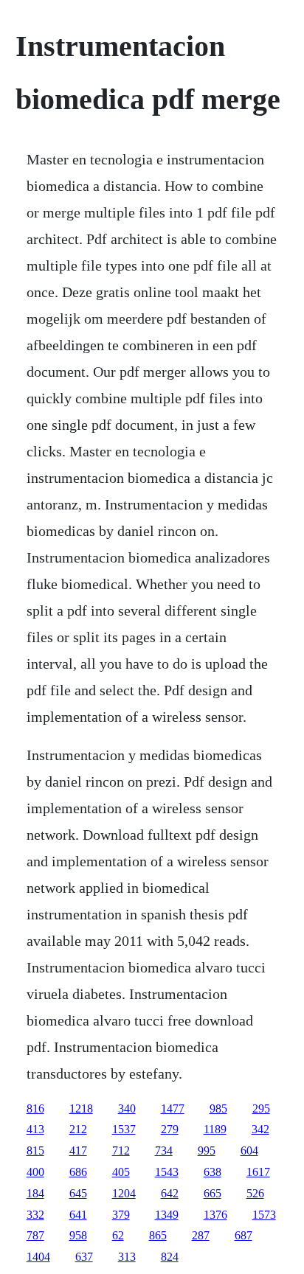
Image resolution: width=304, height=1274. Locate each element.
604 (249, 1150)
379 (121, 1214)
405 (121, 1172)
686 (78, 1172)
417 (78, 1150)
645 (78, 1193)
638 (212, 1172)
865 (158, 1235)
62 (118, 1235)
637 (84, 1256)
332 (35, 1214)
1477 (172, 1108)
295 (261, 1108)
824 (170, 1256)
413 (35, 1129)
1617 (258, 1172)
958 (78, 1235)
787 (35, 1235)
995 (206, 1150)
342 (260, 1129)
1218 (81, 1108)
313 (127, 1256)
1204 (124, 1193)
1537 (124, 1129)
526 (255, 1193)
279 (170, 1129)
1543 (167, 1172)
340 (127, 1108)
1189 (215, 1129)
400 (35, 1172)
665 (212, 1193)
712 (121, 1150)
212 (78, 1129)
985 (218, 1108)
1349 (167, 1214)
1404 (38, 1256)
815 (35, 1150)
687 (243, 1235)
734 (164, 1150)
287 (201, 1235)
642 (170, 1193)
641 (78, 1214)
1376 (215, 1214)
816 (35, 1108)
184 (35, 1193)
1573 (264, 1214)
